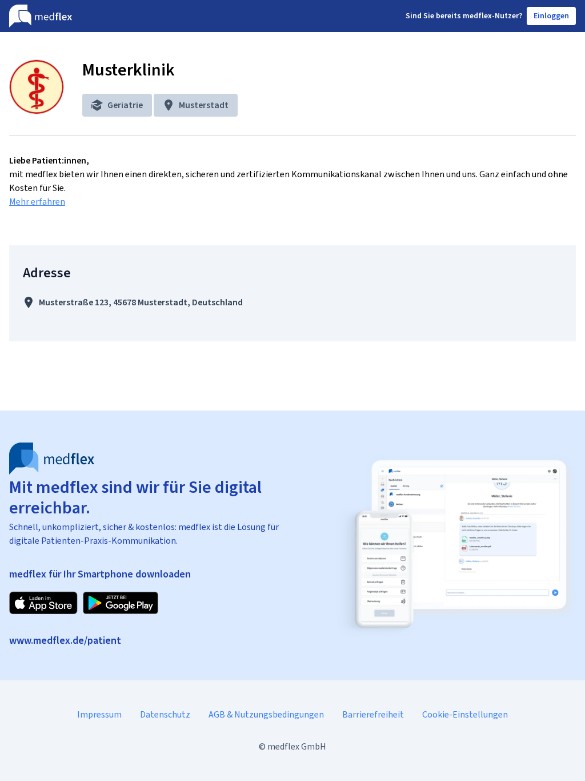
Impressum (99, 714)
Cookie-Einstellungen (465, 714)
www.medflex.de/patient (65, 640)
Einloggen (551, 15)
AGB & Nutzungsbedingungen (266, 714)
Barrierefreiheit (373, 714)
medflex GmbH (296, 746)
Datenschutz (165, 714)
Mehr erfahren (37, 202)
